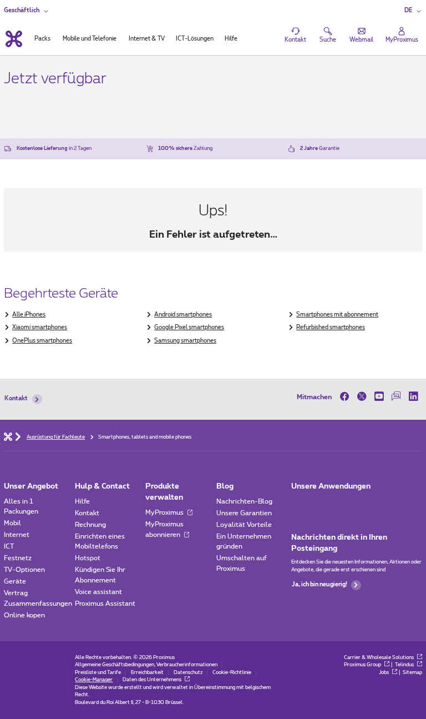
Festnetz (18, 558)
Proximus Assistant (105, 603)
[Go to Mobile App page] (321, 503)
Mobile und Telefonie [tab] (89, 39)
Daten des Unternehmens (152, 679)
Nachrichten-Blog (244, 501)
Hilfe (82, 501)
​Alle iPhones (28, 315)
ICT (9, 546)
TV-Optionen (24, 569)
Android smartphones (183, 315)
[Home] (8, 436)
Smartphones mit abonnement (337, 315)
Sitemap (412, 672)
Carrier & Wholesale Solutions (379, 657)
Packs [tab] (42, 39)
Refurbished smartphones (330, 327)
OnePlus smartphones (42, 341)
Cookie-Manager (94, 679)
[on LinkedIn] (413, 396)
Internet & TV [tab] (147, 39)
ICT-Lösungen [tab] (195, 39)
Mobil (12, 523)
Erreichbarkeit (147, 672)
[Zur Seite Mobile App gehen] (298, 503)
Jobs (384, 672)
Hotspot (87, 558)
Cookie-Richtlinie (231, 672)
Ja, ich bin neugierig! (319, 584)
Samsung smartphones (185, 341)
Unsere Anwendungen (331, 486)
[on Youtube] (379, 396)
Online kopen (24, 615)
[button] (413, 11)
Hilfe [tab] (231, 39)
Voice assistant (98, 592)
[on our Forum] (396, 396)
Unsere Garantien (244, 513)
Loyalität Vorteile (244, 524)
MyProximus (165, 512)
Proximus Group (363, 664)
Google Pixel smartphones (189, 327)
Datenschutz (188, 672)
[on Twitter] (362, 396)
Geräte (15, 581)
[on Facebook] (346, 396)
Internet (16, 534)
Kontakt (16, 398)
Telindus (405, 664)
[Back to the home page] (13, 39)
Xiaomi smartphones (39, 327)
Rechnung (90, 524)
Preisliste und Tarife (98, 672)
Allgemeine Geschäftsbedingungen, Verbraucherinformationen (146, 664)
